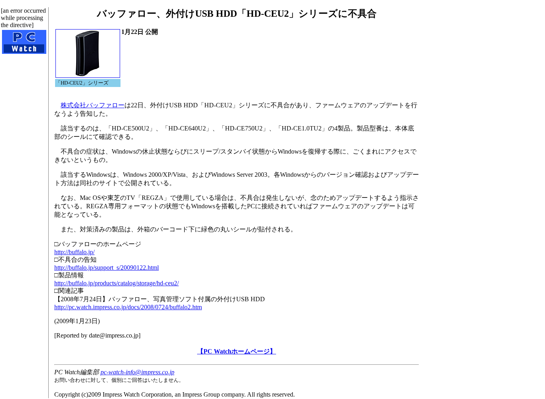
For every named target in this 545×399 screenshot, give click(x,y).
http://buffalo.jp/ (74, 252)
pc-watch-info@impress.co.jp (137, 372)
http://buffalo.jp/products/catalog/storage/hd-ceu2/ (116, 283)
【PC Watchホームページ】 (236, 351)
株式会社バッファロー (92, 105)
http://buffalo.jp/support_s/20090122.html (106, 267)
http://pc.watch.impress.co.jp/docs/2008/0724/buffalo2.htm (128, 307)
